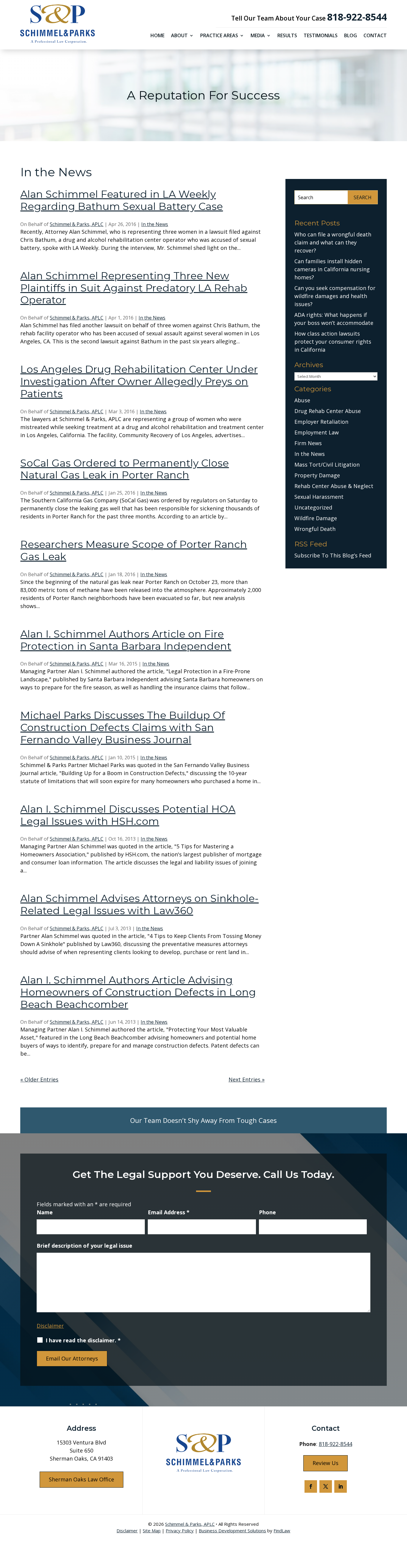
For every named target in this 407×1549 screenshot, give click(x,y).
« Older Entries (39, 1079)
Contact (375, 36)
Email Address (168, 1212)
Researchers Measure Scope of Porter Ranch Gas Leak (133, 550)
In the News (154, 224)
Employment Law (316, 432)
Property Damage (317, 475)
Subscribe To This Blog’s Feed (332, 555)
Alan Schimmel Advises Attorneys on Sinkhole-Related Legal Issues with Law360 (139, 904)
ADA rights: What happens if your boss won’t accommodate (333, 318)
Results (287, 36)
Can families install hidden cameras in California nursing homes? (332, 269)
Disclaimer (50, 1325)
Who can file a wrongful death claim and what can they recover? (332, 242)
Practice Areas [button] (219, 36)
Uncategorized (313, 507)
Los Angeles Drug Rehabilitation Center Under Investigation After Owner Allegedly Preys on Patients (139, 381)
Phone (267, 1212)
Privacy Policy (180, 1531)
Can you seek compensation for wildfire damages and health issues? (334, 296)
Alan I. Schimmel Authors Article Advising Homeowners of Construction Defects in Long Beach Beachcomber (138, 992)
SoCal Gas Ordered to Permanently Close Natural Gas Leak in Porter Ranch (124, 469)
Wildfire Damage (315, 518)
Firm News (308, 443)
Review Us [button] (325, 1463)
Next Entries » (247, 1079)
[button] (401, 1506)
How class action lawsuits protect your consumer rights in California (332, 341)
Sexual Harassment (319, 496)
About (179, 36)
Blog (350, 36)
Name (45, 1212)
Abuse (302, 400)
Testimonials (321, 36)
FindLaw (282, 1531)
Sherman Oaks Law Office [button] (81, 1479)
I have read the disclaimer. (83, 1340)
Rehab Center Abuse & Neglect (333, 486)
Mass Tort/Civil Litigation (327, 464)
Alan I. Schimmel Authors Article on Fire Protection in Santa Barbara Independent (125, 640)
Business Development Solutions (232, 1531)
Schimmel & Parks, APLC (76, 224)
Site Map (152, 1531)
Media (258, 36)
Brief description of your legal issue (84, 1245)
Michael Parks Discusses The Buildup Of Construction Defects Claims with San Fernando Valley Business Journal (122, 727)
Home (157, 36)
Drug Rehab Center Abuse (327, 410)
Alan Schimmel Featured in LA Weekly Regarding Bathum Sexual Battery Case (121, 200)
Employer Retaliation (321, 421)
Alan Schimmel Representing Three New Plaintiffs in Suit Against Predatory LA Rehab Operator (133, 287)
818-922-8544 (357, 16)
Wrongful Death (314, 528)
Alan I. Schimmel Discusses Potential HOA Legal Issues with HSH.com (127, 815)
